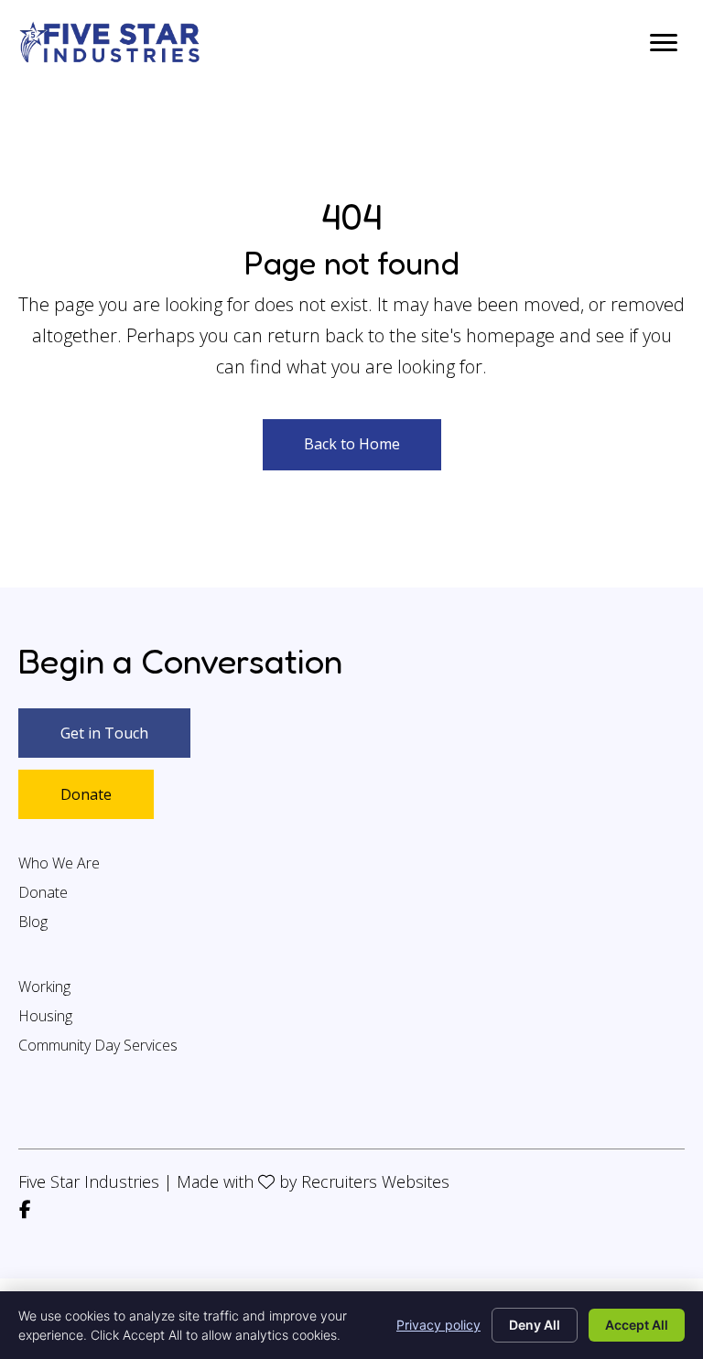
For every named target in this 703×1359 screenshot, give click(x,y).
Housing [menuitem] (45, 1017)
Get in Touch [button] (104, 733)
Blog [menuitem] (33, 923)
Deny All (534, 1324)
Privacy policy (438, 1324)
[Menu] (664, 43)
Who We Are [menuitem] (59, 864)
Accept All (636, 1324)
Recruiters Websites (375, 1181)
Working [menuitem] (44, 988)
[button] (352, 444)
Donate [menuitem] (43, 893)
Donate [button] (86, 794)
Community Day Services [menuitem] (98, 1046)
